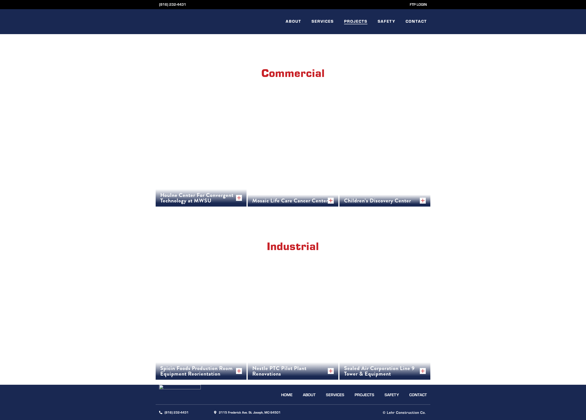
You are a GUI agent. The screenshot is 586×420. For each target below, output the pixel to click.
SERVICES (323, 21)
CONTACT (416, 21)
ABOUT (293, 21)
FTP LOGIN (418, 4)
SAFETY (386, 21)
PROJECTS (355, 21)
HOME (287, 394)
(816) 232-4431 (172, 4)
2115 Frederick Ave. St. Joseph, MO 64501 (250, 412)
